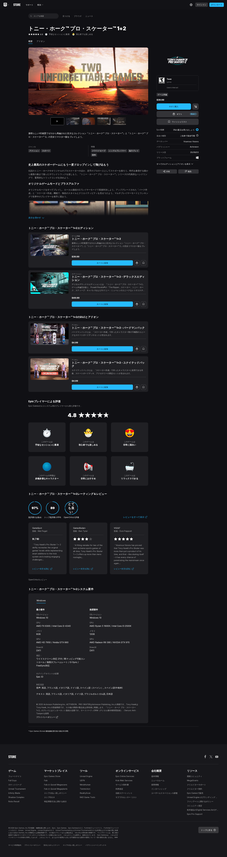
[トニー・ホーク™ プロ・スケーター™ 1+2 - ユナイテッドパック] (49, 369)
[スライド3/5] (88, 121)
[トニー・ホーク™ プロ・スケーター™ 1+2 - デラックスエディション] (49, 283)
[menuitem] (66, 16)
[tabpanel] (88, 635)
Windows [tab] (41, 600)
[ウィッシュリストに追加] (143, 263)
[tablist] (88, 600)
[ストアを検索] (31, 16)
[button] (88, 217)
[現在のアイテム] (57, 121)
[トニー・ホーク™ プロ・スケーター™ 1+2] (49, 245)
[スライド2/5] (73, 121)
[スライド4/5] (104, 121)
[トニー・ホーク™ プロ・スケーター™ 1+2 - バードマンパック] (49, 334)
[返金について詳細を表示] (197, 135)
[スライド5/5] (119, 121)
